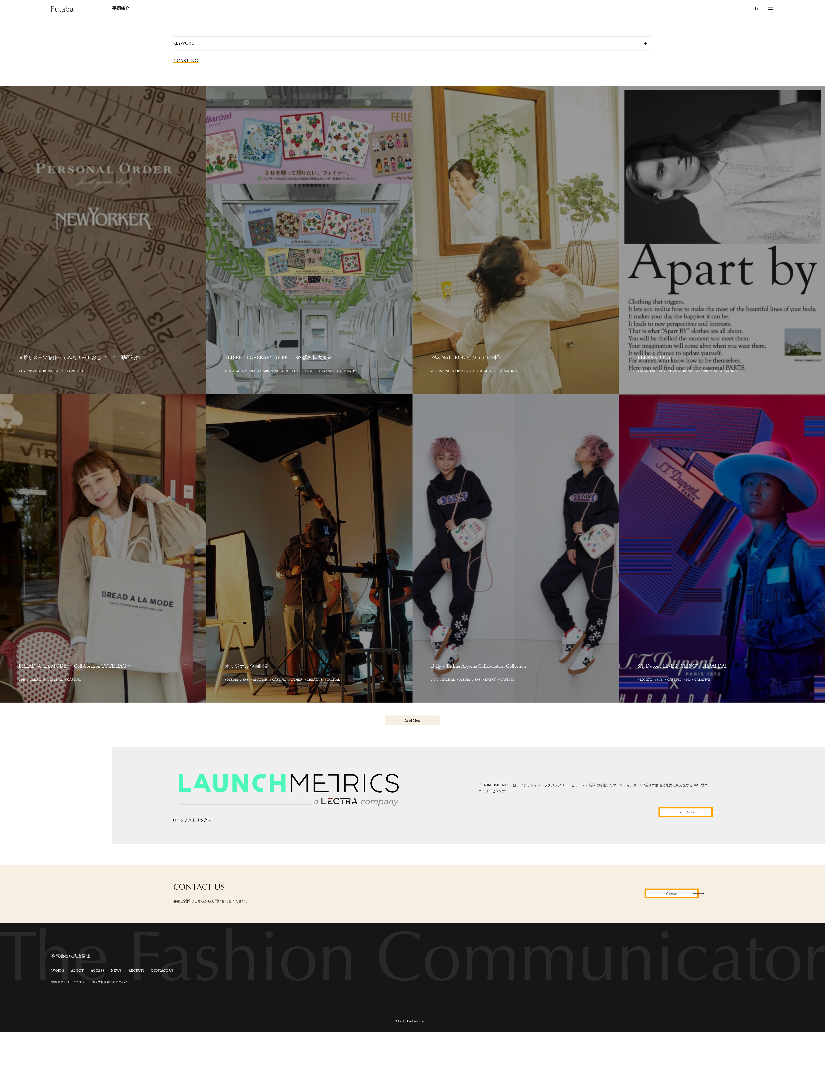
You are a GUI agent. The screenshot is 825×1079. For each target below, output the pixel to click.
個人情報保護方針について (110, 1024)
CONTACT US (162, 1013)
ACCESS (97, 1013)
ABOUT (77, 1013)
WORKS (57, 1013)
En (757, 8)
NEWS (116, 1013)
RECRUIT (136, 1013)
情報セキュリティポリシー (69, 1024)
